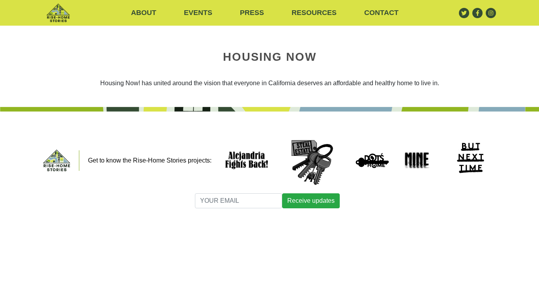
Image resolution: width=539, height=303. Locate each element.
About (143, 13)
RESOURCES (314, 13)
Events (198, 13)
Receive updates (311, 200)
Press (252, 13)
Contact (381, 13)
